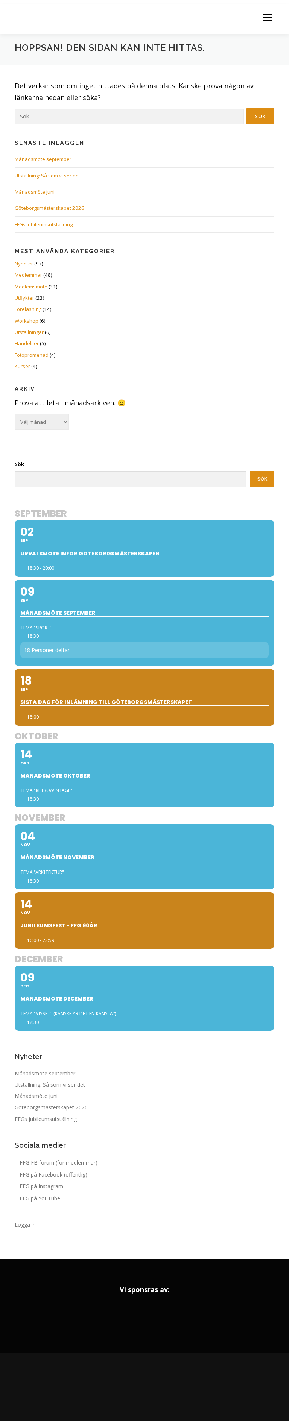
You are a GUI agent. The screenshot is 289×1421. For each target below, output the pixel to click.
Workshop (26, 320)
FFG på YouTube (40, 1198)
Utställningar (29, 332)
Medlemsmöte (31, 286)
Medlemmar (28, 274)
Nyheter (24, 263)
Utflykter (24, 297)
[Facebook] (123, 1387)
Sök (19, 464)
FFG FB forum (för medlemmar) (58, 1162)
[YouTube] (165, 1387)
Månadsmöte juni (35, 191)
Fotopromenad (32, 355)
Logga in (25, 1224)
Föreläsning (28, 309)
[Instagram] (144, 1387)
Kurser (22, 366)
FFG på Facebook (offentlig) (53, 1174)
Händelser (27, 343)
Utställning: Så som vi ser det (47, 175)
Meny (267, 17)
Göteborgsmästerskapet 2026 (49, 208)
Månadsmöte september (43, 159)
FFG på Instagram (41, 1186)
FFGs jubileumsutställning (44, 224)
